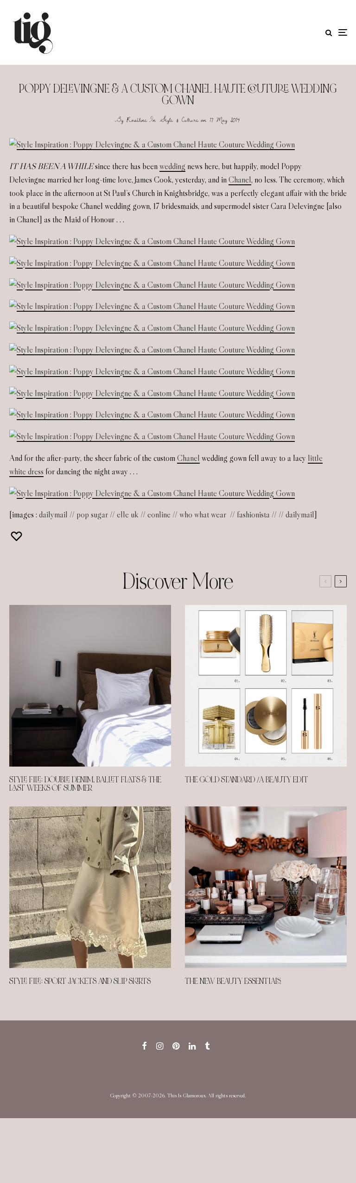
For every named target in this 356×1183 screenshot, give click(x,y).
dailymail (53, 515)
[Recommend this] (17, 536)
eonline (159, 515)
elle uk (128, 515)
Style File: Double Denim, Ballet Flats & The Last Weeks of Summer (85, 784)
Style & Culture (179, 119)
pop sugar (92, 515)
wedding (172, 166)
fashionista (253, 515)
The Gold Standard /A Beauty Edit (246, 780)
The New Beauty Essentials (233, 981)
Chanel (240, 180)
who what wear (202, 515)
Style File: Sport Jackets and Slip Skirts (80, 981)
